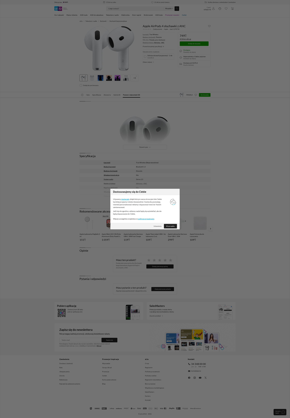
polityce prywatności (146, 219)
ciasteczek (125, 199)
